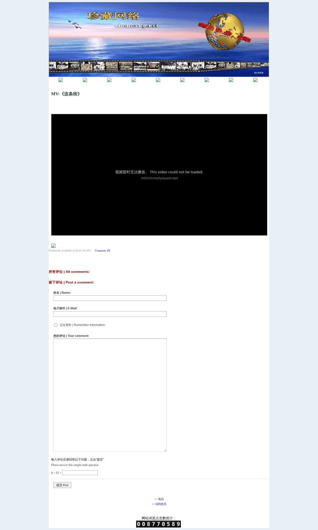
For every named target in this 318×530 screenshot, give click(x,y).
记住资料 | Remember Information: (83, 325)
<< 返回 (159, 498)
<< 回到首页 (159, 503)
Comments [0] (102, 250)
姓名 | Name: (62, 292)
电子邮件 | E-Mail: (65, 308)
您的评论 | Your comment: (71, 336)
